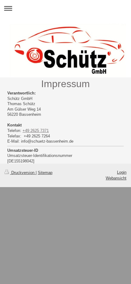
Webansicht (116, 178)
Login (121, 172)
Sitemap (45, 172)
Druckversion (23, 172)
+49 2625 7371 (36, 130)
